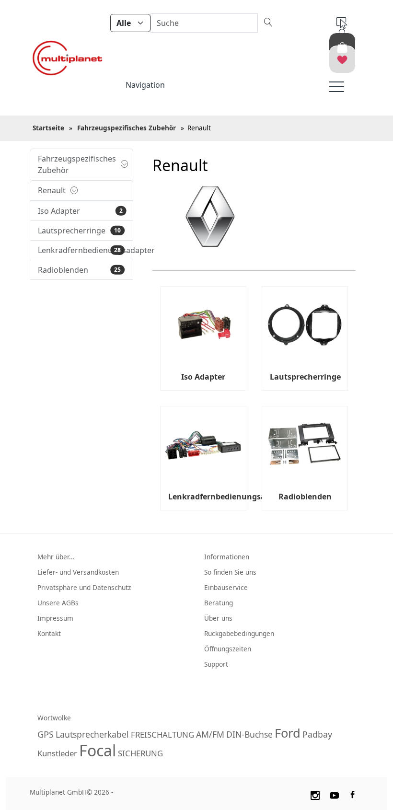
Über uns (218, 618)
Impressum (55, 618)
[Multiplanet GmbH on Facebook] (353, 793)
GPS (45, 734)
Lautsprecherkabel (92, 734)
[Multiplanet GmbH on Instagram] (314, 793)
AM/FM (210, 734)
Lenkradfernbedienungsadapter (229, 496)
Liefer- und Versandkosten (78, 572)
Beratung (218, 602)
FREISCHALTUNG (162, 734)
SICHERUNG (140, 753)
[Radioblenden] (304, 444)
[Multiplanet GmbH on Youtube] (334, 793)
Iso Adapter (203, 376)
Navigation (145, 85)
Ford (288, 733)
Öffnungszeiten (227, 648)
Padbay (317, 734)
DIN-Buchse (249, 734)
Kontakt (49, 633)
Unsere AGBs (58, 602)
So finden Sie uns (230, 572)
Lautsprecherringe (305, 376)
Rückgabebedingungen (239, 633)
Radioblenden (305, 496)
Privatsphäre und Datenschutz (84, 587)
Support (216, 664)
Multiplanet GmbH (58, 792)
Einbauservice (226, 587)
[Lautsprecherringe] (304, 325)
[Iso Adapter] (203, 325)
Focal (97, 750)
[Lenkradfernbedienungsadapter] (203, 444)
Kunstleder (57, 753)
